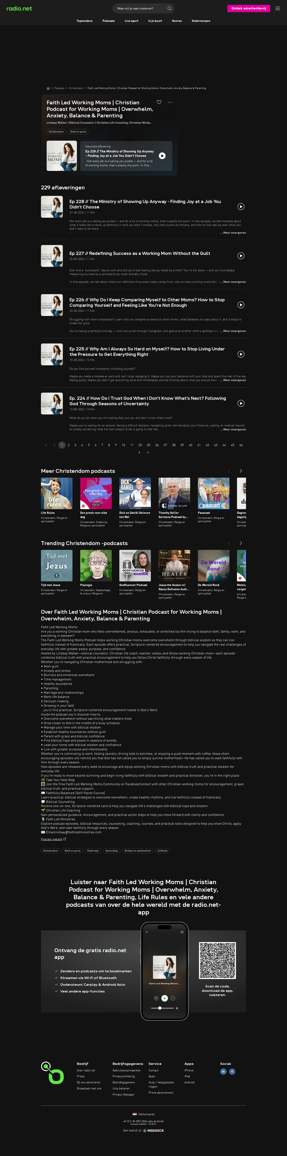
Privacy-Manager (123, 1094)
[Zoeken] (169, 8)
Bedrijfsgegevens (124, 1082)
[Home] (48, 88)
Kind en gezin (78, 132)
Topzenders (84, 21)
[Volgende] (241, 469)
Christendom (56, 132)
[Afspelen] (162, 155)
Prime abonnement (161, 1092)
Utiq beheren (121, 1088)
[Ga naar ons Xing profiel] (232, 1071)
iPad (187, 1076)
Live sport (131, 21)
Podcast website (51, 839)
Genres (177, 21)
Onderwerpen (201, 21)
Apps (152, 1076)
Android (189, 1082)
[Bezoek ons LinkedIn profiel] (223, 1071)
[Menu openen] (277, 8)
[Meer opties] (169, 102)
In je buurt (155, 21)
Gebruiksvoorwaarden (127, 1070)
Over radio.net (86, 1070)
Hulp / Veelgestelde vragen (161, 1084)
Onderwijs (93, 851)
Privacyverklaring (124, 1076)
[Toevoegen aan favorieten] (159, 102)
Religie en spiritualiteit (138, 851)
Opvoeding (111, 851)
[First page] (46, 445)
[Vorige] (229, 469)
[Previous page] (54, 445)
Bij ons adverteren (88, 1082)
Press (80, 1076)
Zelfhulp (162, 851)
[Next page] (139, 452)
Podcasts (109, 21)
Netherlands (146, 1114)
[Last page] (147, 452)
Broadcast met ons (89, 1088)
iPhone (188, 1070)
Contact (154, 1070)
